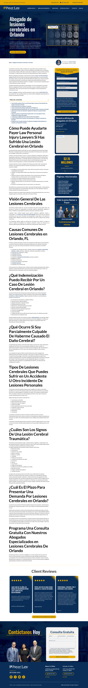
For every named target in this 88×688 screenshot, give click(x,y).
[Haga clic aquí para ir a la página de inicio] (12, 8)
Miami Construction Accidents (65, 184)
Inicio (10, 62)
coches (17, 251)
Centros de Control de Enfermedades (26, 214)
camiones (39, 249)
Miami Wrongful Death (63, 193)
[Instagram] (15, 676)
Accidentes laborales (16, 263)
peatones (13, 251)
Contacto (74, 8)
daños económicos (19, 296)
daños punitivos (35, 317)
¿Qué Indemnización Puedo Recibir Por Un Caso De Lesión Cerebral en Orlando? (30, 109)
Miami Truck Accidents (63, 187)
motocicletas (45, 249)
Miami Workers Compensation (65, 190)
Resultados (55, 8)
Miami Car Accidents (63, 182)
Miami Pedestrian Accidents (64, 185)
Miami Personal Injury (63, 181)
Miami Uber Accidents (63, 188)
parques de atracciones (23, 257)
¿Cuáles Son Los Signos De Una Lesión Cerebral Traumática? (25, 116)
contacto (15, 92)
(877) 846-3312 (15, 672)
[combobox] (58, 88)
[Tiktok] (23, 676)
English (81, 8)
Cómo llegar (47, 676)
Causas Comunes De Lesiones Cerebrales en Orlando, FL (24, 107)
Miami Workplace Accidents (65, 191)
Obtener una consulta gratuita (67, 111)
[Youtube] (19, 676)
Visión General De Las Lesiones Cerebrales (21, 106)
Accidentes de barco (16, 254)
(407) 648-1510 (59, 126)
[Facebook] (11, 676)
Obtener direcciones (60, 131)
